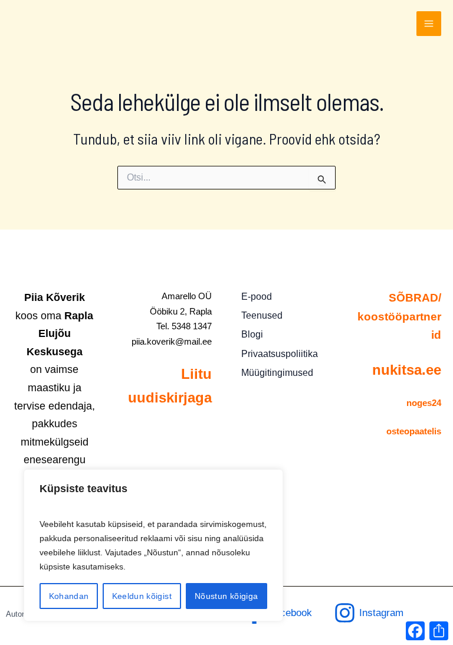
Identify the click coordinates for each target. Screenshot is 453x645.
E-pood (256, 297)
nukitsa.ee (406, 370)
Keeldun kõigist (142, 596)
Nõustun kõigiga (226, 596)
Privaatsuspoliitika (279, 354)
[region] (153, 545)
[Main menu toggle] (428, 23)
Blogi (252, 334)
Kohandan (69, 596)
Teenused (262, 315)
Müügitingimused (277, 373)
